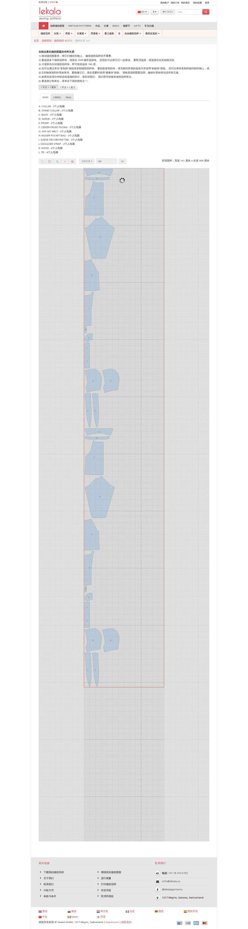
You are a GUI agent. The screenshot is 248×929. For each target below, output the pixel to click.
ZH (143, 11)
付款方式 (48, 403)
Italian (74, 429)
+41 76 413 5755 (178, 385)
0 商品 (168, 11)
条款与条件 (49, 409)
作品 (97, 25)
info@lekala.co (171, 394)
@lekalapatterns (172, 402)
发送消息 (105, 403)
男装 (67, 33)
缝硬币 (126, 25)
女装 (56, 33)
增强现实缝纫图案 (110, 385)
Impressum (112, 435)
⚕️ (119, 33)
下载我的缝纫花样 (53, 385)
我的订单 (175, 2)
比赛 (106, 25)
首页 (36, 40)
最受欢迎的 (151, 33)
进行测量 (105, 391)
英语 (44, 424)
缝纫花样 (45, 33)
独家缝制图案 (57, 25)
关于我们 (48, 391)
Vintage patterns (80, 25)
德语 (161, 424)
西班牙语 (192, 424)
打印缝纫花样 (108, 397)
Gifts (137, 25)
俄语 (73, 424)
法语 (132, 424)
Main (68, 97)
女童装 (80, 33)
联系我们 (48, 397)
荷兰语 (104, 424)
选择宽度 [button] (86, 161)
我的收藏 (197, 2)
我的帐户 (164, 2)
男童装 (94, 33)
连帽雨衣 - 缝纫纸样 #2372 (57, 40)
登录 (207, 2)
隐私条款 (126, 435)
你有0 (53, 2)
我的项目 (185, 2)
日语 (102, 429)
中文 (44, 429)
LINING (57, 97)
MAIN (45, 97)
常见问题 (149, 25)
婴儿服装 (109, 33)
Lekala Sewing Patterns (57, 13)
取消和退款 (107, 409)
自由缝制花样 (132, 33)
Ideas (115, 25)
